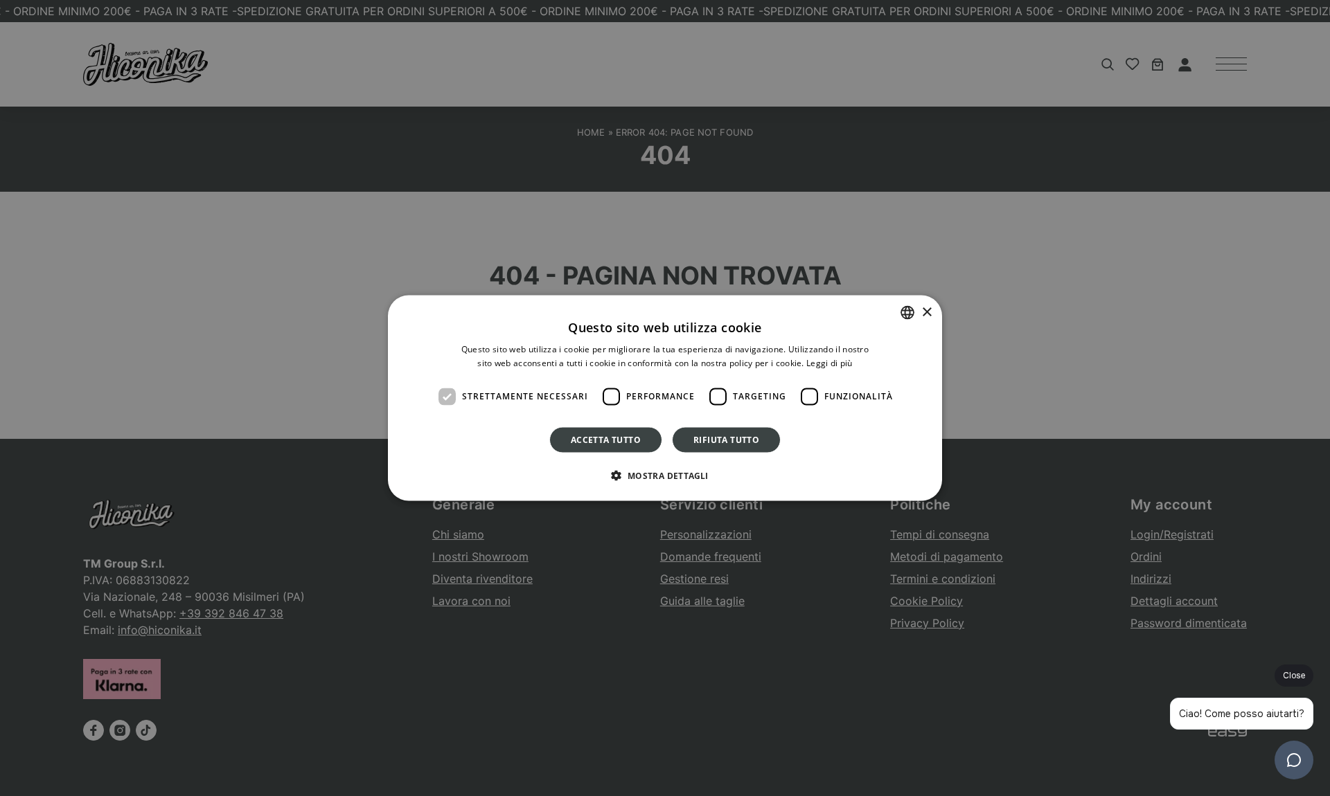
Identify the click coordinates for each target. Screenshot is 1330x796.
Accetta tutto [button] (606, 439)
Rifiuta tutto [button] (726, 439)
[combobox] (907, 313)
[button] (664, 475)
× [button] (926, 312)
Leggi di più (829, 363)
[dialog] (665, 398)
